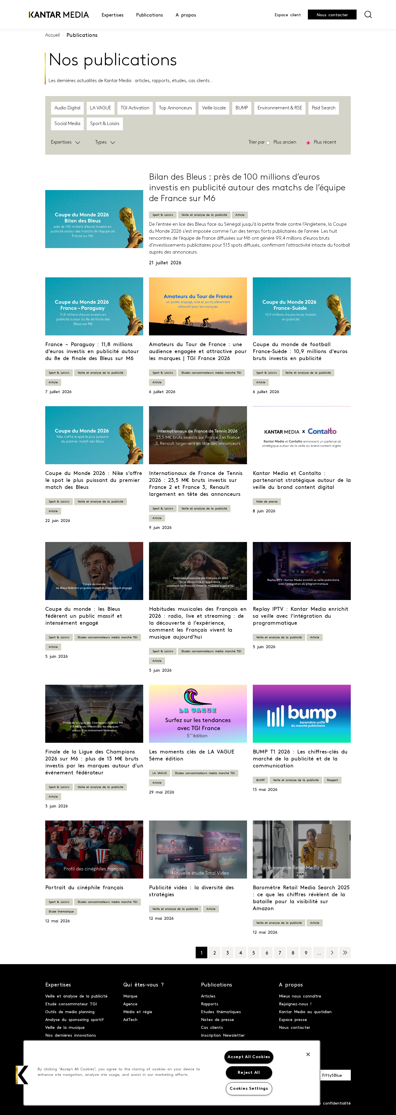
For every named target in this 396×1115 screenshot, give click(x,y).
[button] (80, 142)
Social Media (67, 124)
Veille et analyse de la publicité (76, 996)
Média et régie (137, 1011)
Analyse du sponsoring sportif (74, 1019)
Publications (82, 34)
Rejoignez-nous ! (295, 1004)
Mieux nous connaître (300, 996)
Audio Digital (67, 108)
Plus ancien (285, 142)
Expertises (61, 142)
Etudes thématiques (221, 1011)
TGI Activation (135, 108)
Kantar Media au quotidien (305, 1011)
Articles (208, 996)
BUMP (242, 108)
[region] (171, 1073)
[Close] (308, 1054)
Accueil (52, 35)
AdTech (130, 1019)
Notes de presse (217, 1019)
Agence (130, 1004)
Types (101, 142)
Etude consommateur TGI (71, 1004)
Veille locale (214, 108)
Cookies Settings (249, 1089)
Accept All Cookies (249, 1057)
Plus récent (325, 142)
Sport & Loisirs (104, 124)
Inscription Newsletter (223, 1035)
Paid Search (323, 108)
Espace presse (293, 1019)
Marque (130, 996)
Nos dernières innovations (70, 1035)
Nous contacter (332, 14)
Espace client (288, 14)
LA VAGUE (100, 108)
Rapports (209, 1004)
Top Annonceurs (175, 108)
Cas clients (212, 1027)
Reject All (249, 1073)
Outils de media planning (70, 1011)
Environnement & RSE (280, 108)
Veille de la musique (65, 1027)
